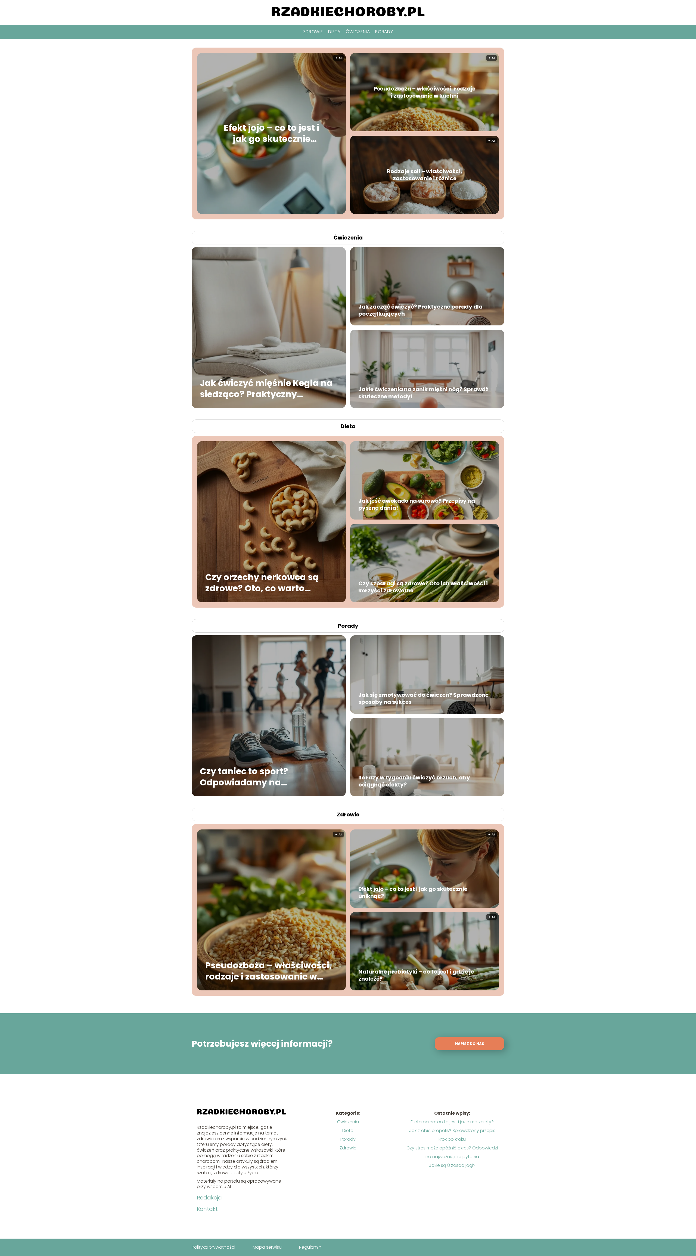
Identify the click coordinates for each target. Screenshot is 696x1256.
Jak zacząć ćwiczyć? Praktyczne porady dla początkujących (420, 310)
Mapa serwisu (267, 1247)
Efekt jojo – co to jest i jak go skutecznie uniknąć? (271, 133)
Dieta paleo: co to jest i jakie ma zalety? (452, 1122)
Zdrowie (313, 32)
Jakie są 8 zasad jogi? (452, 1165)
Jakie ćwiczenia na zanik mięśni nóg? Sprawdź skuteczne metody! (423, 393)
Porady (384, 32)
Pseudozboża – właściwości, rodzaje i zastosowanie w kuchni (425, 92)
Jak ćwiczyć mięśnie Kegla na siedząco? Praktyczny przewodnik (266, 388)
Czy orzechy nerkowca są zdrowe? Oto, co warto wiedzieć (262, 582)
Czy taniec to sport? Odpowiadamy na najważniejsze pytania (250, 776)
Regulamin (310, 1247)
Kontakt (207, 1209)
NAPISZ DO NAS (469, 1043)
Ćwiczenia (358, 32)
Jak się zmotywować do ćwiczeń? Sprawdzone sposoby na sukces (423, 698)
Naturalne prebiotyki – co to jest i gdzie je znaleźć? (416, 975)
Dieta (334, 32)
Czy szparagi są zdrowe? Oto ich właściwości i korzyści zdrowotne (423, 587)
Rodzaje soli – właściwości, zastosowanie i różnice (424, 175)
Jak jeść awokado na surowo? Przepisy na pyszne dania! (416, 504)
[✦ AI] (304, 212)
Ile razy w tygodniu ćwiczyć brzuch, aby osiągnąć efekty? (414, 781)
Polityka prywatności (213, 1247)
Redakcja (209, 1197)
